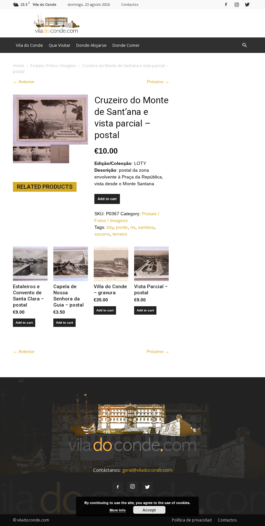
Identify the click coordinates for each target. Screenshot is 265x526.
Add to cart (107, 199)
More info (118, 510)
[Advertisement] (176, 23)
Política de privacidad (192, 520)
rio (132, 227)
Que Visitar (59, 45)
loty (110, 227)
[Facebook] (226, 4)
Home (18, 65)
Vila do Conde (29, 45)
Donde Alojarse (91, 45)
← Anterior (24, 81)
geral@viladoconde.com (147, 470)
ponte (122, 227)
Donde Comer (126, 45)
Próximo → (158, 81)
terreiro (119, 234)
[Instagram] (236, 4)
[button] (244, 45)
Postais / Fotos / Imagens (53, 65)
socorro (102, 234)
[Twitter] (247, 4)
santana (146, 227)
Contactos (129, 4)
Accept (149, 510)
